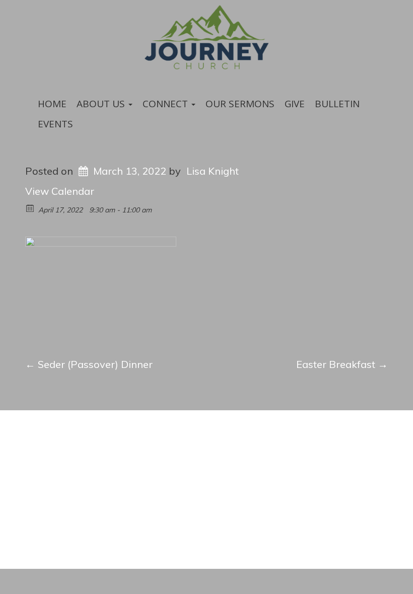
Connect (166, 103)
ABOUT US (102, 103)
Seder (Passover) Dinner (89, 364)
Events (55, 123)
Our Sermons (239, 103)
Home (52, 103)
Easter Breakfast (342, 364)
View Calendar (59, 191)
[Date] (30, 207)
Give (295, 103)
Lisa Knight (212, 171)
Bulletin (337, 103)
